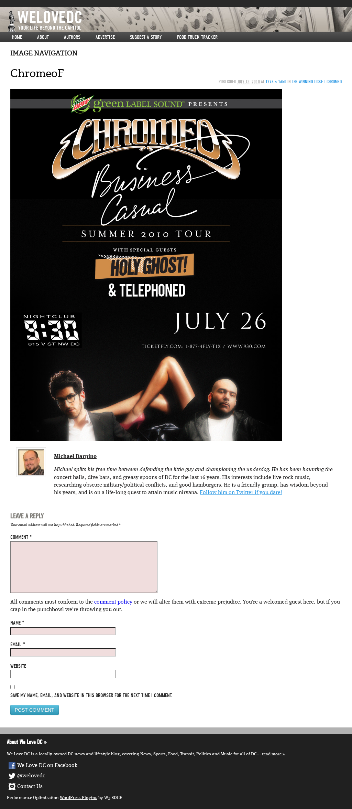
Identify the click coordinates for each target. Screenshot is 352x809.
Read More (272, 754)
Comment (21, 537)
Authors (72, 37)
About (43, 37)
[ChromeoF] (146, 265)
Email (17, 644)
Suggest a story (146, 37)
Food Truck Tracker (197, 37)
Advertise (105, 37)
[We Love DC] (179, 21)
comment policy (113, 602)
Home (17, 37)
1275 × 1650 (275, 82)
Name (17, 623)
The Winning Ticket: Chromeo (317, 82)
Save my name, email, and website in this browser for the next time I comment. (91, 695)
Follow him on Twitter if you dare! (241, 493)
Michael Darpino (75, 456)
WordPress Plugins (78, 798)
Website (18, 666)
